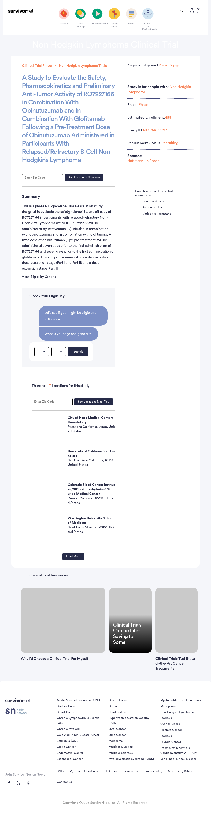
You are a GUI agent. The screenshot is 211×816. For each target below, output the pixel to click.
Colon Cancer (66, 746)
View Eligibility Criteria (39, 277)
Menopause (168, 706)
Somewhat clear (152, 207)
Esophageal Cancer (70, 759)
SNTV (60, 771)
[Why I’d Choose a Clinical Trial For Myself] (63, 620)
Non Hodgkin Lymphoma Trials (83, 65)
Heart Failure (117, 712)
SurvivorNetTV (97, 23)
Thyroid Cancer (170, 742)
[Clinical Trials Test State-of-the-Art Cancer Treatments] (176, 620)
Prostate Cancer (171, 730)
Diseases (63, 23)
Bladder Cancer (67, 706)
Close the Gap (80, 25)
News (131, 23)
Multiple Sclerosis (121, 753)
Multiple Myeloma (121, 746)
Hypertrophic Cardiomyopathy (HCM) (129, 720)
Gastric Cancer (119, 700)
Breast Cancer (66, 712)
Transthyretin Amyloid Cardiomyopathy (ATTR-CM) (179, 750)
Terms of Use (130, 771)
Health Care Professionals (147, 26)
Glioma (113, 706)
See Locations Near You (84, 177)
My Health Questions (83, 771)
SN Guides (110, 771)
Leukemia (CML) (68, 740)
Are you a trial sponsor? (154, 65)
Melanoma (116, 740)
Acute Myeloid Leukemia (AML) (78, 700)
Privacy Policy (153, 771)
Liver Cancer (117, 729)
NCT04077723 (155, 130)
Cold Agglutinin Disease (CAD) (78, 735)
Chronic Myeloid (68, 729)
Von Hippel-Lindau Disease (178, 759)
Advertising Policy (180, 771)
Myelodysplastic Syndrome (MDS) (131, 759)
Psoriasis (166, 718)
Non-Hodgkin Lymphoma (177, 712)
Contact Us (64, 782)
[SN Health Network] (17, 711)
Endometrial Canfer (70, 753)
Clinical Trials (114, 25)
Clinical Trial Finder (37, 65)
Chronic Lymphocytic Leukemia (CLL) (78, 720)
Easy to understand (154, 201)
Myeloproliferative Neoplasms (180, 700)
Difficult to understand (156, 213)
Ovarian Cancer (170, 724)
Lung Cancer (117, 735)
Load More (73, 556)
